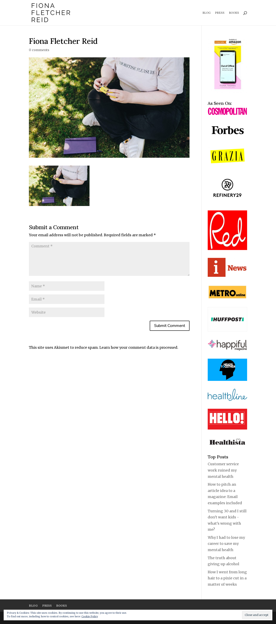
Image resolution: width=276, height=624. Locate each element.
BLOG (206, 13)
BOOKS (234, 13)
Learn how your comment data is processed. (138, 347)
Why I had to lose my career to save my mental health (226, 543)
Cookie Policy (89, 616)
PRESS (219, 13)
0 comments (39, 50)
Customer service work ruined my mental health (223, 470)
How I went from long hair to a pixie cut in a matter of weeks (227, 578)
